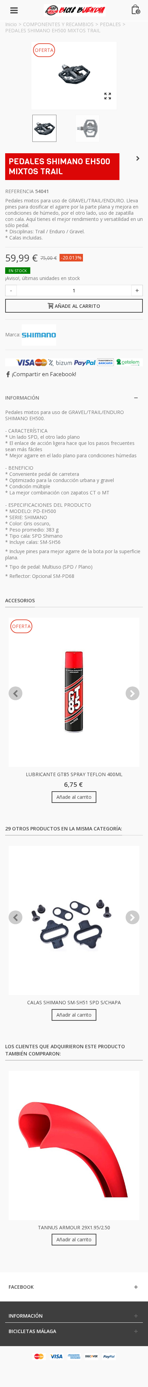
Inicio (11, 24)
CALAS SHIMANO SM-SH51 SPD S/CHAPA (74, 1002)
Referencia (19, 191)
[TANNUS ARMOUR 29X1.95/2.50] (74, 1145)
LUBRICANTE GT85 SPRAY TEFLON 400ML (74, 774)
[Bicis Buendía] (75, 10)
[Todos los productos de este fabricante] (39, 334)
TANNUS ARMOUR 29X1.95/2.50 (74, 1227)
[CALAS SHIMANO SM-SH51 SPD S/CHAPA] (74, 920)
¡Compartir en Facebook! (44, 374)
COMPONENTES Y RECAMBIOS (58, 24)
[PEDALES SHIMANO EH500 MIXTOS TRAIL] (74, 73)
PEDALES (110, 24)
